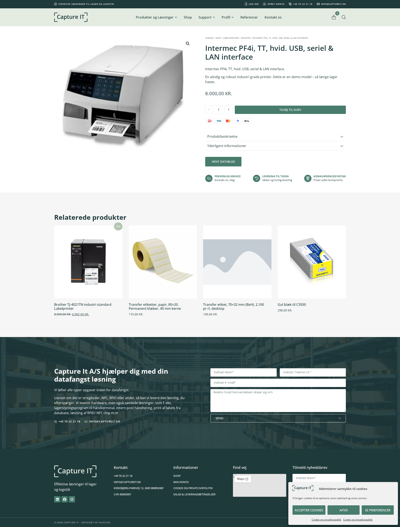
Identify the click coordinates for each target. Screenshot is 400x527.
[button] (187, 43)
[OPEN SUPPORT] (213, 17)
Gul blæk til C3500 (292, 304)
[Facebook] (64, 499)
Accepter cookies (309, 510)
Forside (209, 37)
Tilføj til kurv (290, 110)
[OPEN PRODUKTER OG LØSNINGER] (176, 17)
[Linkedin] (57, 499)
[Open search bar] (344, 17)
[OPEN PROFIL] (232, 17)
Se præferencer (377, 510)
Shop (218, 37)
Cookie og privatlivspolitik (326, 519)
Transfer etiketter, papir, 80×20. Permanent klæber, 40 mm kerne (155, 306)
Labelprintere (231, 37)
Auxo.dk (104, 522)
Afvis (344, 510)
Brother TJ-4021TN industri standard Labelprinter (82, 306)
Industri (245, 37)
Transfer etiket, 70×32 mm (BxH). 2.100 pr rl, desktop (233, 306)
